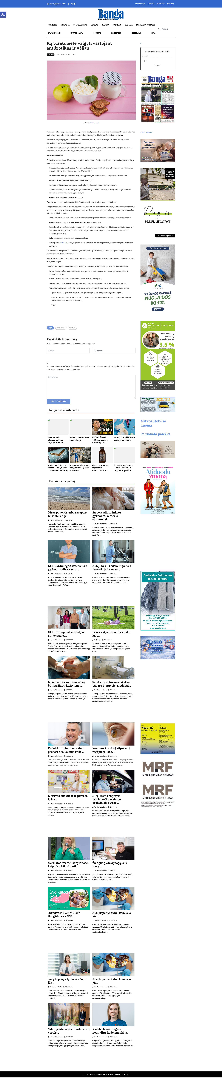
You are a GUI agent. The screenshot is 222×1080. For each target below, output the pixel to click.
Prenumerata (140, 4)
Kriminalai (136, 33)
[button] (3, 15)
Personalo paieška (155, 434)
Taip (146, 56)
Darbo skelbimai (146, 132)
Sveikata (129, 25)
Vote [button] (158, 66)
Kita (153, 33)
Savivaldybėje (54, 33)
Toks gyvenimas (80, 25)
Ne (145, 61)
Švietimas (117, 25)
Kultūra (105, 25)
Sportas (97, 33)
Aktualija (65, 25)
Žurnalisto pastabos (145, 25)
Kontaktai (170, 4)
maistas (72, 328)
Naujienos (52, 25)
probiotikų (63, 243)
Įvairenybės (116, 33)
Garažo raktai (77, 33)
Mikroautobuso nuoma (153, 423)
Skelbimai (160, 4)
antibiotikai (61, 328)
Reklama (151, 4)
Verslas (94, 25)
